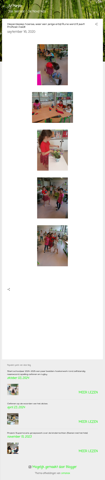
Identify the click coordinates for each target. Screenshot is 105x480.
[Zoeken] (101, 7)
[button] (96, 24)
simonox (65, 473)
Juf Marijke (15, 6)
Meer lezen (88, 392)
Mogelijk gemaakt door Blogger (54, 466)
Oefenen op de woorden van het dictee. (27, 403)
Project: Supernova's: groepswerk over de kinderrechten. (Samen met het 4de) (47, 433)
